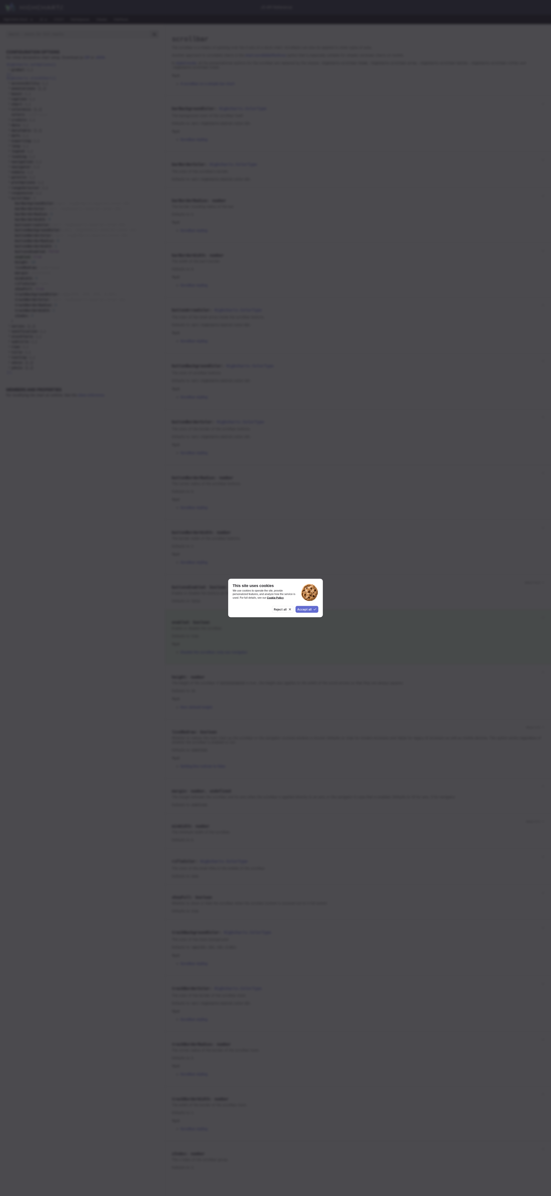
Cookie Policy (275, 597)
